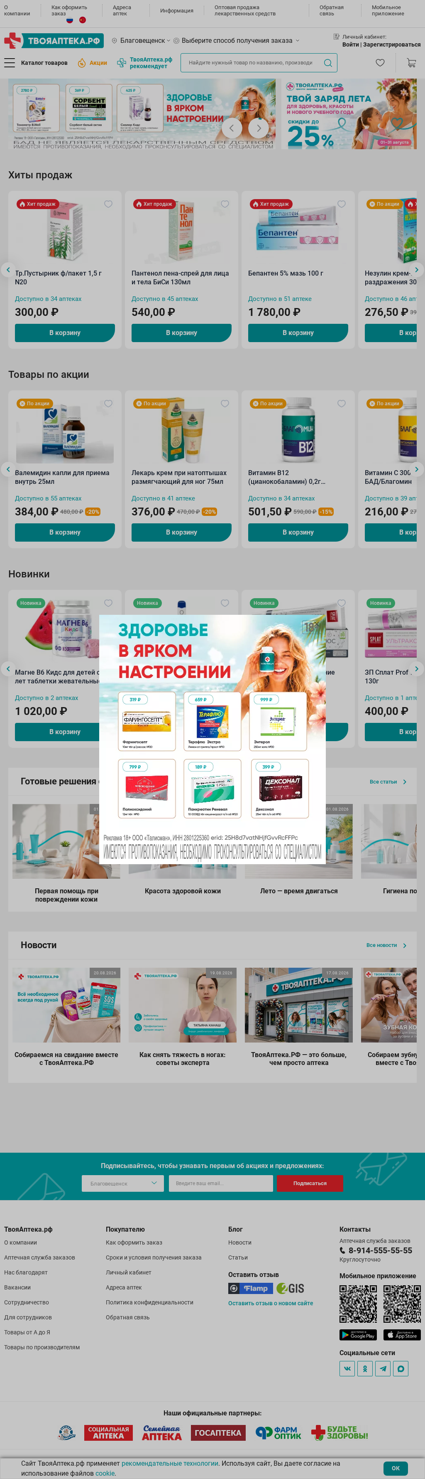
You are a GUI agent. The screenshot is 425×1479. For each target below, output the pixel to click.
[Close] (317, 624)
